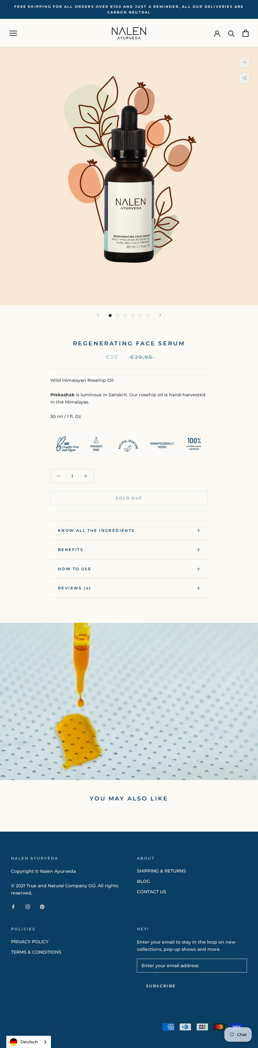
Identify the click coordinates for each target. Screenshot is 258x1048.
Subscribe (161, 986)
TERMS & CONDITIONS (36, 952)
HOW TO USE (74, 568)
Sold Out (129, 498)
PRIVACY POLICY (29, 942)
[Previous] (98, 315)
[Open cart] (246, 33)
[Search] (231, 33)
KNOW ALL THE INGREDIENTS (96, 530)
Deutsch (29, 1041)
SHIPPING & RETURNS (161, 871)
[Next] (160, 315)
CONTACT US (151, 892)
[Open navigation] (13, 33)
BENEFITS (70, 549)
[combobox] (28, 1042)
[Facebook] (13, 906)
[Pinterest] (42, 906)
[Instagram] (27, 906)
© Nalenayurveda (39, 1027)
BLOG (143, 881)
